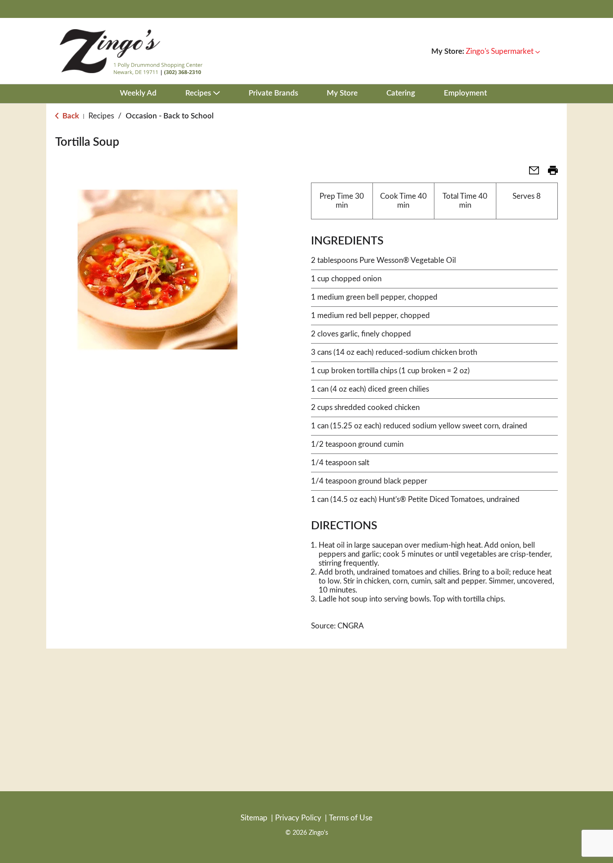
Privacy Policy (298, 818)
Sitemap (254, 818)
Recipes (101, 116)
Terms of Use (350, 818)
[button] (503, 51)
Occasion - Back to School (170, 116)
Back (70, 116)
